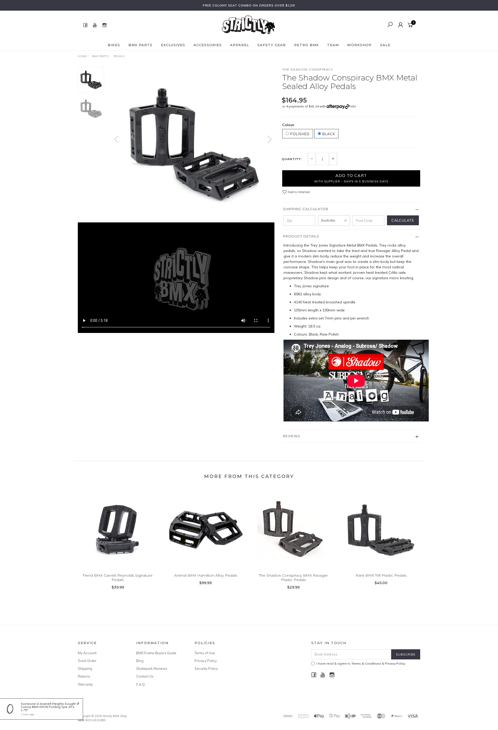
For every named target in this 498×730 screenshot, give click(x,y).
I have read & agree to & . (361, 663)
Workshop (359, 45)
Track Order (87, 661)
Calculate (402, 220)
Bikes (114, 45)
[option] (193, 144)
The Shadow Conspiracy (307, 69)
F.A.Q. (141, 684)
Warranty (85, 684)
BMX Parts (140, 45)
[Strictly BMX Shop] (248, 24)
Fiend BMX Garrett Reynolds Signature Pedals (118, 577)
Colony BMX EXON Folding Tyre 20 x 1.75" (47, 708)
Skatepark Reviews (151, 668)
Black (328, 134)
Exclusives (173, 45)
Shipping (85, 668)
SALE (385, 45)
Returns (84, 676)
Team (333, 45)
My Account (87, 653)
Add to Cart (351, 178)
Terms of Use (205, 653)
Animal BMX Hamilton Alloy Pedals (205, 575)
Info (353, 106)
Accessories (207, 45)
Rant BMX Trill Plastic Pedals (381, 575)
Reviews (291, 436)
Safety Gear (271, 45)
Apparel (239, 45)
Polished (299, 134)
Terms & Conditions (366, 663)
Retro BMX (306, 45)
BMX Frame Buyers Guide (156, 653)
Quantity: (292, 159)
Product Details (301, 236)
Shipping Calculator (305, 209)
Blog (139, 661)
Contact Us (145, 676)
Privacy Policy (206, 661)
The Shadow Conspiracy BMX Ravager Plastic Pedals (293, 577)
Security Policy (206, 668)
